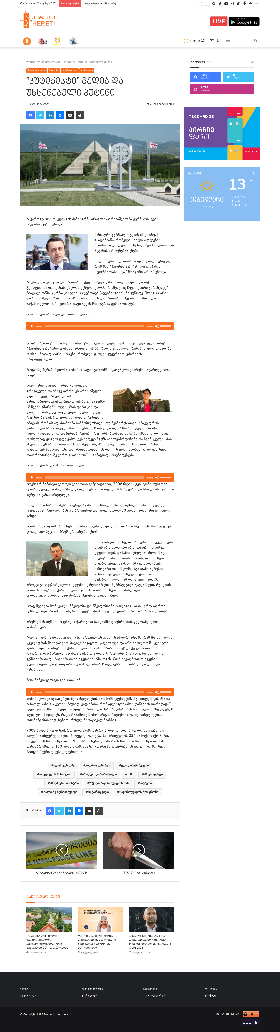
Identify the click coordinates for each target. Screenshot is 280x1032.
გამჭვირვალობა (92, 989)
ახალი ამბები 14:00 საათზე (99, 3)
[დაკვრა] (32, 326)
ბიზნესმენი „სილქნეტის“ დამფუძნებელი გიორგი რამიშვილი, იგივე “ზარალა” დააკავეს (150, 942)
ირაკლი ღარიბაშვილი (99, 774)
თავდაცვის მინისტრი (55, 774)
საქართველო (69, 70)
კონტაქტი (211, 995)
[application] (100, 326)
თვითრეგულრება (154, 995)
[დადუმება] (157, 326)
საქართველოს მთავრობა (139, 792)
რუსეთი (146, 783)
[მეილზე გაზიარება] (70, 115)
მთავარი (34, 62)
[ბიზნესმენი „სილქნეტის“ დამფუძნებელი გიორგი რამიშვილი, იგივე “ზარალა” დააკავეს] (151, 919)
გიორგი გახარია (97, 765)
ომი (130, 774)
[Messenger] (60, 115)
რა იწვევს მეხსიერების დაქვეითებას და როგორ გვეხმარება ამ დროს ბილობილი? (97, 942)
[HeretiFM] (42, 19)
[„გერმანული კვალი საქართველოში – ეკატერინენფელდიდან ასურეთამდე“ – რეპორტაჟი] (49, 919)
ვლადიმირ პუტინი (135, 765)
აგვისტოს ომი (64, 765)
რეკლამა (211, 989)
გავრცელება (90, 995)
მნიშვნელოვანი (51, 62)
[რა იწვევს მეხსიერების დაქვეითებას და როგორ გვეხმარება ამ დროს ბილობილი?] (100, 919)
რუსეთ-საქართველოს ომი (110, 783)
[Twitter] (40, 115)
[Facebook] (30, 115)
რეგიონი (54, 70)
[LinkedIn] (50, 115)
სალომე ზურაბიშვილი (60, 792)
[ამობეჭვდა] (80, 115)
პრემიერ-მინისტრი (64, 783)
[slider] (166, 326)
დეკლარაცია (29, 995)
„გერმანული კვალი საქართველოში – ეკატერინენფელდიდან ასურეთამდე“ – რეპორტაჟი (47, 942)
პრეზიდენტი (153, 774)
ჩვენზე (24, 989)
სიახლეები (87, 70)
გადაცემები (150, 989)
